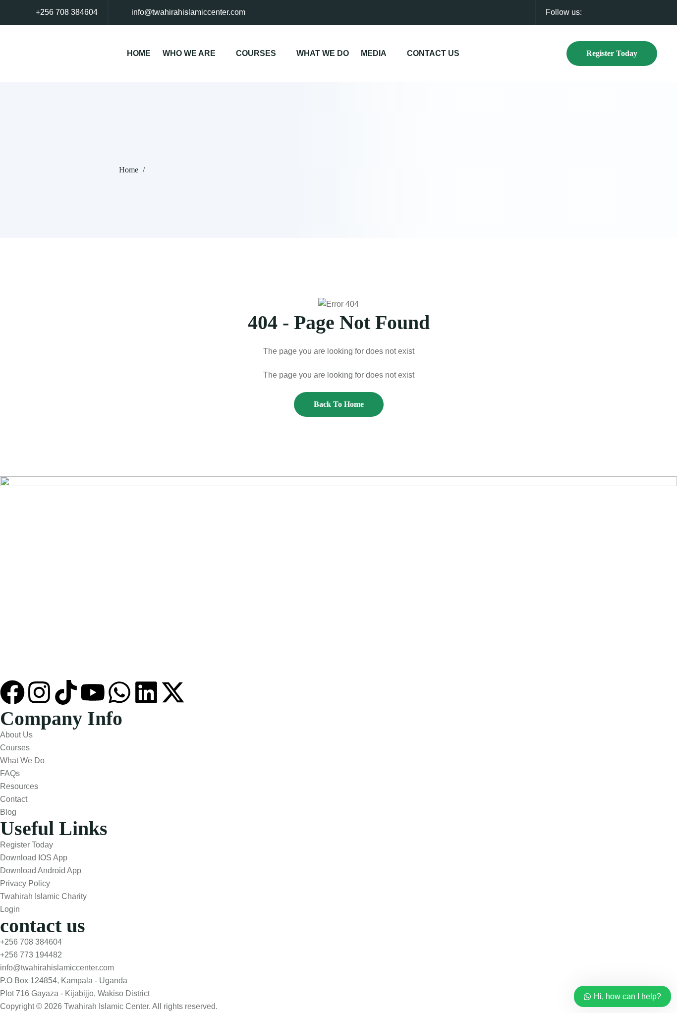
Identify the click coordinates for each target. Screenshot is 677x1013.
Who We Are (189, 53)
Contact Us (433, 53)
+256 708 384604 (67, 12)
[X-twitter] (173, 692)
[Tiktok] (66, 692)
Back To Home (339, 404)
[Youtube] (92, 692)
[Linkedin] (146, 692)
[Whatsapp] (119, 692)
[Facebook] (12, 692)
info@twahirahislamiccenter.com (188, 12)
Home (139, 53)
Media (374, 53)
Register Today (611, 53)
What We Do (322, 53)
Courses (256, 53)
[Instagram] (39, 692)
